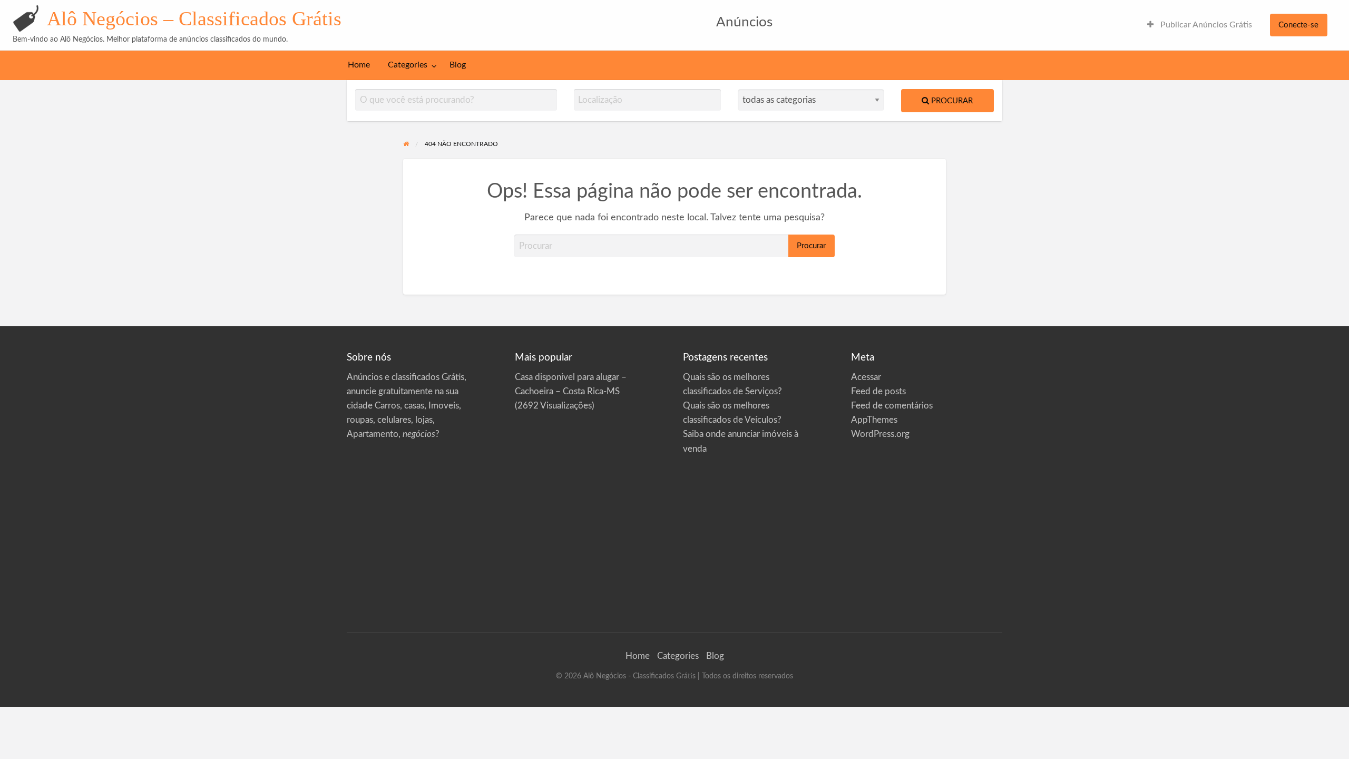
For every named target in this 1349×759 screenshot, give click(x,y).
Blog (457, 65)
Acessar (866, 377)
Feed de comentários (892, 405)
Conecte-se (1298, 25)
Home (359, 65)
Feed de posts (878, 391)
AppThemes (874, 419)
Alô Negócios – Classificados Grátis (194, 18)
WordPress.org (880, 434)
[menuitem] (1199, 25)
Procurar (951, 101)
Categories (407, 65)
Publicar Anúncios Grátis (1205, 25)
